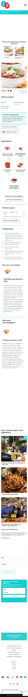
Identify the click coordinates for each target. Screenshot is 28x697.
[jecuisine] (17, 677)
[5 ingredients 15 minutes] (3, 5)
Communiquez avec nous (14, 646)
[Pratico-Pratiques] (2, 677)
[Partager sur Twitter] (4, 90)
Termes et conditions (14, 654)
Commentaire (5, 538)
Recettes (7, 11)
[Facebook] (10, 684)
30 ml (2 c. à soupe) (20, 155)
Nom (3, 557)
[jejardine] (25, 677)
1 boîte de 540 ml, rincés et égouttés (14, 187)
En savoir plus (14, 636)
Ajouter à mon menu (10, 132)
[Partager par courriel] (11, 90)
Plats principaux (14, 11)
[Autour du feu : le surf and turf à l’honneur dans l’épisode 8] (14, 510)
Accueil (2, 11)
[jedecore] (21, 677)
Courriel (4, 564)
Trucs (14, 666)
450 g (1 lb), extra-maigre (7, 154)
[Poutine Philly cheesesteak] (14, 480)
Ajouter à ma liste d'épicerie (14, 199)
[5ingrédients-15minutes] (7, 677)
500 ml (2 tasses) (20, 171)
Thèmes (14, 664)
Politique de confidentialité (14, 656)
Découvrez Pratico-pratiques (14, 648)
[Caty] (13, 677)
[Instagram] (17, 684)
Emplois (14, 650)
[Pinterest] (13, 684)
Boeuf (19, 11)
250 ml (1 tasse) (8, 171)
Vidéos (14, 668)
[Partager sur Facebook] (1, 90)
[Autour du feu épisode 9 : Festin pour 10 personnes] (14, 448)
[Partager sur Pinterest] (6, 90)
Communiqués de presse (14, 652)
